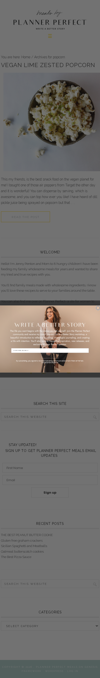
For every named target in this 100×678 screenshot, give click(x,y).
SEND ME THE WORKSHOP (50, 356)
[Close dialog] (98, 308)
